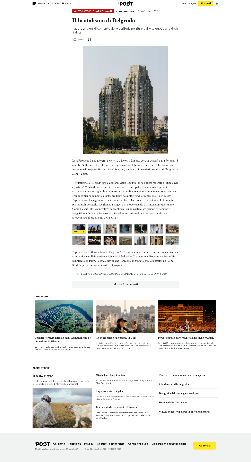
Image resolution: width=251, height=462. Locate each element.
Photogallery (125, 11)
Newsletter (44, 3)
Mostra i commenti (125, 284)
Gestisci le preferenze (111, 443)
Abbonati (205, 3)
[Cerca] (63, 3)
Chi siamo (59, 443)
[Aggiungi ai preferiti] (89, 39)
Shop (184, 3)
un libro (172, 256)
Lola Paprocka (80, 160)
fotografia (142, 274)
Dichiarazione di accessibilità (169, 443)
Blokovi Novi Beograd (106, 274)
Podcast (56, 3)
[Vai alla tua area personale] (216, 3)
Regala (192, 3)
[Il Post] (125, 3)
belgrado (86, 274)
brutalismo (127, 274)
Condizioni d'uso (138, 443)
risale (105, 183)
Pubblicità (74, 443)
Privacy (88, 443)
